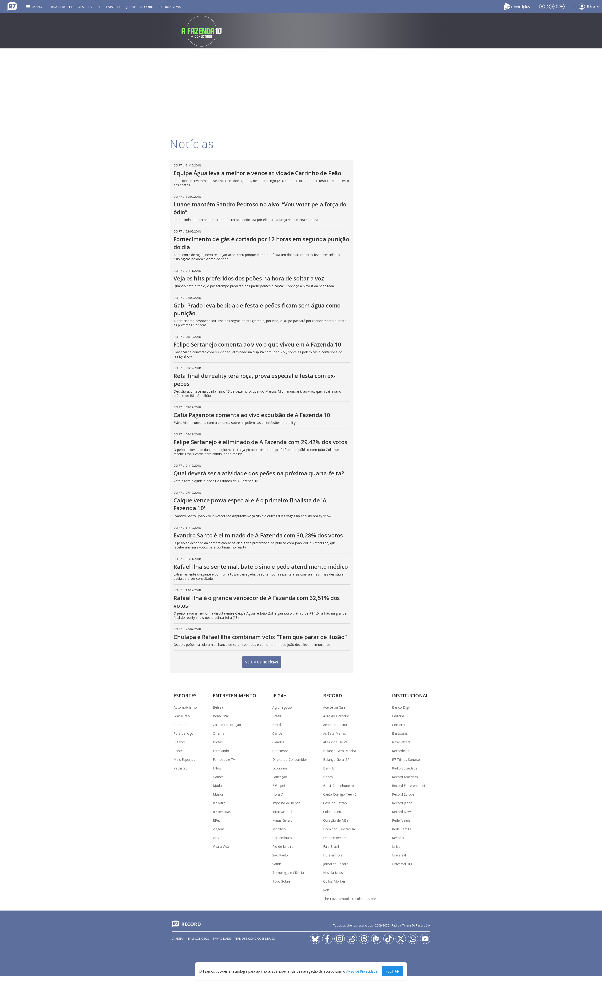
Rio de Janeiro (282, 846)
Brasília (58, 6)
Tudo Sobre (281, 881)
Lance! (178, 751)
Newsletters (401, 742)
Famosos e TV (224, 759)
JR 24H (131, 6)
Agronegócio (282, 707)
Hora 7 (277, 794)
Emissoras (400, 733)
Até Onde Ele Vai (335, 742)
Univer (397, 846)
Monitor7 (279, 829)
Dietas (218, 742)
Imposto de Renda (286, 803)
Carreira (398, 716)
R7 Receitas (222, 811)
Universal (399, 855)
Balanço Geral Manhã (339, 751)
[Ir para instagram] (555, 6)
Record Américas (405, 777)
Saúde (277, 864)
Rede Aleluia (401, 820)
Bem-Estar (221, 716)
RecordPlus (400, 751)
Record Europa (403, 794)
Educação (279, 777)
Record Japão (402, 803)
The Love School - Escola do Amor (349, 898)
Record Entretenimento (410, 785)
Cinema (218, 733)
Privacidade (222, 939)
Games (218, 777)
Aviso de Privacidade (361, 971)
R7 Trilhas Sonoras (406, 759)
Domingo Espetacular (339, 829)
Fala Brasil (331, 846)
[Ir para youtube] (425, 939)
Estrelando (221, 751)
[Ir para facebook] (542, 6)
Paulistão (181, 768)
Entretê (95, 6)
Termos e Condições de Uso (254, 939)
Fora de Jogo (183, 733)
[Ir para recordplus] (376, 939)
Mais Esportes (184, 759)
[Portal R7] (12, 6)
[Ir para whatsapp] (413, 939)
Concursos (280, 751)
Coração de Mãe (336, 820)
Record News (169, 6)
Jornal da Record (335, 864)
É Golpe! (278, 785)
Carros (277, 733)
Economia (280, 768)
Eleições (76, 6)
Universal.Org (402, 864)
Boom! (328, 777)
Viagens (219, 829)
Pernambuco (282, 838)
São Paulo (280, 855)
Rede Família (402, 829)
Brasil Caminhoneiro (338, 785)
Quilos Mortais (334, 881)
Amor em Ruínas (336, 724)
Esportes (114, 6)
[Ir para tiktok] (388, 939)
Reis (326, 890)
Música (218, 794)
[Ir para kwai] (352, 939)
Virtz (216, 838)
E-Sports (180, 724)
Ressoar (398, 838)
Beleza (218, 707)
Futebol (179, 742)
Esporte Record (335, 838)
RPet (216, 820)
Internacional (282, 811)
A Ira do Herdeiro (336, 716)
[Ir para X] (548, 6)
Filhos (217, 768)
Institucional (410, 695)
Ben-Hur (329, 768)
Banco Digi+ (401, 707)
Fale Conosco (198, 939)
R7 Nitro (219, 803)
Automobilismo (185, 707)
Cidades (278, 742)
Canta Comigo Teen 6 (339, 794)
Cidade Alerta (333, 811)
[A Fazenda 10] (301, 30)
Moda (217, 785)
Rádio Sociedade (404, 768)
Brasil (276, 716)
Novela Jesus (333, 872)
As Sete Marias (334, 733)
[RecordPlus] (517, 6)
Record (147, 6)
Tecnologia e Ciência (288, 872)
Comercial (399, 724)
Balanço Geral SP (336, 759)
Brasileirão (182, 716)
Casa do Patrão (335, 803)
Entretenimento (234, 695)
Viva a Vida (221, 846)
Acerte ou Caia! (334, 707)
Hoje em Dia (332, 855)
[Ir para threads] (364, 939)
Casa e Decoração (227, 724)
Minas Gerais (282, 820)
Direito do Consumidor (289, 759)
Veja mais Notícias (261, 662)
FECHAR (392, 971)
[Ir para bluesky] (315, 939)
